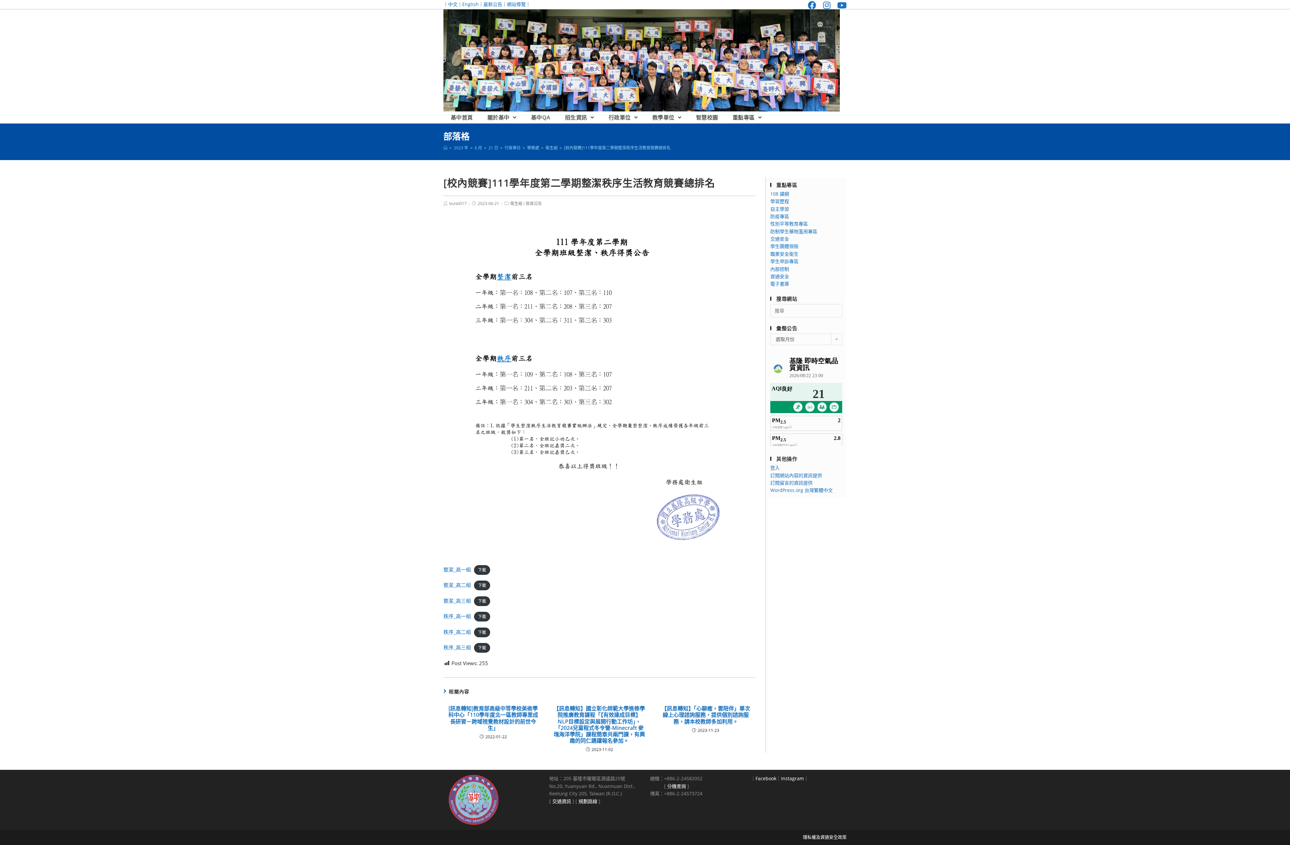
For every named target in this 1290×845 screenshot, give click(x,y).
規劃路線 (587, 801)
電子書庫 (779, 284)
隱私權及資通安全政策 (825, 837)
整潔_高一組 (457, 569)
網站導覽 (516, 4)
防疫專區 (779, 216)
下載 (482, 570)
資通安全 (779, 276)
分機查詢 (676, 786)
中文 (453, 4)
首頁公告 (534, 203)
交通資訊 (561, 801)
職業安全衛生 (784, 254)
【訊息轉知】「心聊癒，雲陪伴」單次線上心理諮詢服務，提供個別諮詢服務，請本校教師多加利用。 (705, 715)
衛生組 (516, 203)
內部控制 (779, 269)
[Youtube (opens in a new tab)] (840, 5)
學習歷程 (779, 201)
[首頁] (445, 148)
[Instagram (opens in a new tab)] (827, 5)
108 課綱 (779, 194)
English (470, 4)
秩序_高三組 (457, 647)
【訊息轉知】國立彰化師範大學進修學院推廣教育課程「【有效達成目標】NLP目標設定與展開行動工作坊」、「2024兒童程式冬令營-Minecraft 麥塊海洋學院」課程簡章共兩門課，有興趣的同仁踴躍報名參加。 (599, 724)
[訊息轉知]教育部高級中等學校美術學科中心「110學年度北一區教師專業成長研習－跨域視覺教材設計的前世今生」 (493, 718)
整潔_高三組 (457, 600)
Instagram (792, 778)
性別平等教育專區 (789, 223)
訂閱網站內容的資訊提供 (796, 475)
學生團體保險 (784, 246)
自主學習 (779, 209)
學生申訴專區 (784, 261)
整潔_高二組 (457, 585)
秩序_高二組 (457, 632)
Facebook (766, 778)
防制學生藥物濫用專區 (793, 231)
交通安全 (779, 239)
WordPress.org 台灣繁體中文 (801, 490)
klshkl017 (458, 203)
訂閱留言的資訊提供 (791, 483)
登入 (775, 467)
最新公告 (492, 4)
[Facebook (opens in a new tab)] (812, 5)
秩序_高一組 (457, 616)
